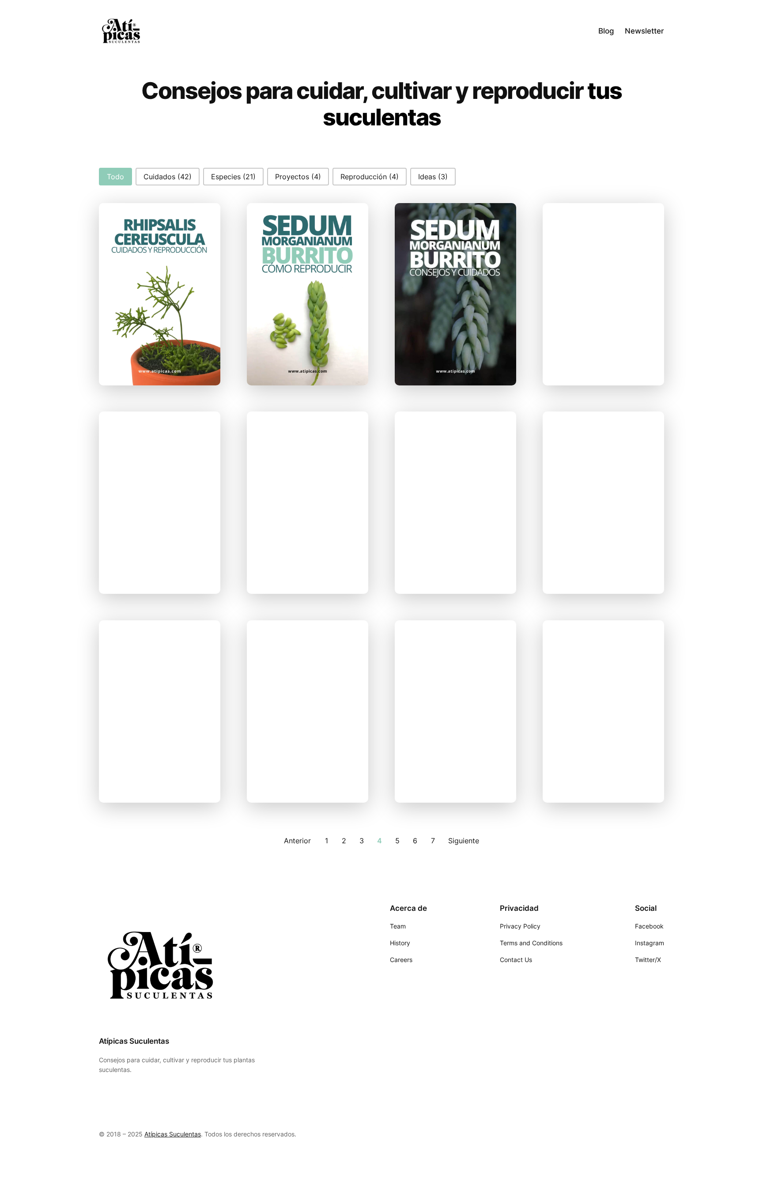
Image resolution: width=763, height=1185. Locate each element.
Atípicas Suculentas (134, 1041)
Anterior (297, 840)
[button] (115, 176)
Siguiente (463, 840)
